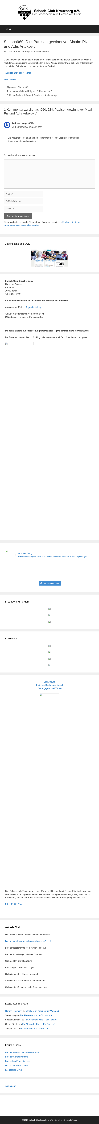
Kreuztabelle (10, 79)
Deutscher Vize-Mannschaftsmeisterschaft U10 (28, 941)
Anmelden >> (11, 1086)
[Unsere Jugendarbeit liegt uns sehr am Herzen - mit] (79, 571)
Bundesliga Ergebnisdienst (18, 1061)
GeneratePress (70, 1120)
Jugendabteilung (33, 307)
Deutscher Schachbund (16, 1065)
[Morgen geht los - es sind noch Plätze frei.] (19, 571)
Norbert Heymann (13, 1011)
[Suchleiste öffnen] (95, 29)
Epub (20, 904)
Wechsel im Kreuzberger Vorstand (42, 1011)
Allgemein (11, 87)
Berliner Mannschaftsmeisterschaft (22, 1052)
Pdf (6, 904)
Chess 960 (23, 87)
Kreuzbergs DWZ (13, 1070)
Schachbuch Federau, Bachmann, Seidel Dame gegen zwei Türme (49, 685)
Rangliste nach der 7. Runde (17, 73)
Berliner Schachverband (16, 1057)
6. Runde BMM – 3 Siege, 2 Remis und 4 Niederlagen (32, 95)
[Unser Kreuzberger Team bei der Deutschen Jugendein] (49, 571)
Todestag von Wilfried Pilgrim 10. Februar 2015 (29, 91)
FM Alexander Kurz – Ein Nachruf (36, 1015)
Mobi (13, 904)
